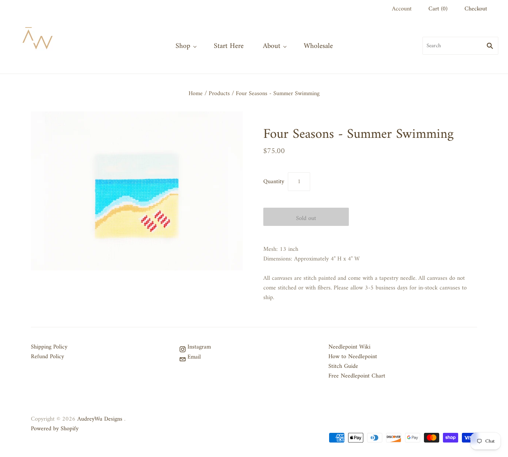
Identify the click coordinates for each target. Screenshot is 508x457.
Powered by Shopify (54, 429)
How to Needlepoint (352, 356)
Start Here (229, 46)
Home (196, 93)
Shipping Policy (49, 347)
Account (402, 9)
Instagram (198, 347)
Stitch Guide (343, 366)
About (271, 46)
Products (219, 93)
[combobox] (460, 46)
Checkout (475, 9)
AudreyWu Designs (99, 419)
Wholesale (318, 46)
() (437, 9)
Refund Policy (47, 356)
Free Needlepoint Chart (356, 376)
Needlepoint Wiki (349, 347)
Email (193, 357)
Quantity (273, 182)
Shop (183, 46)
